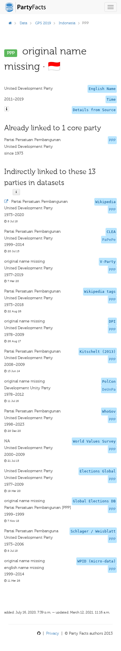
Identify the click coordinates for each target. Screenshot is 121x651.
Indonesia (67, 23)
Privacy (52, 633)
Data (23, 23)
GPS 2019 (43, 23)
